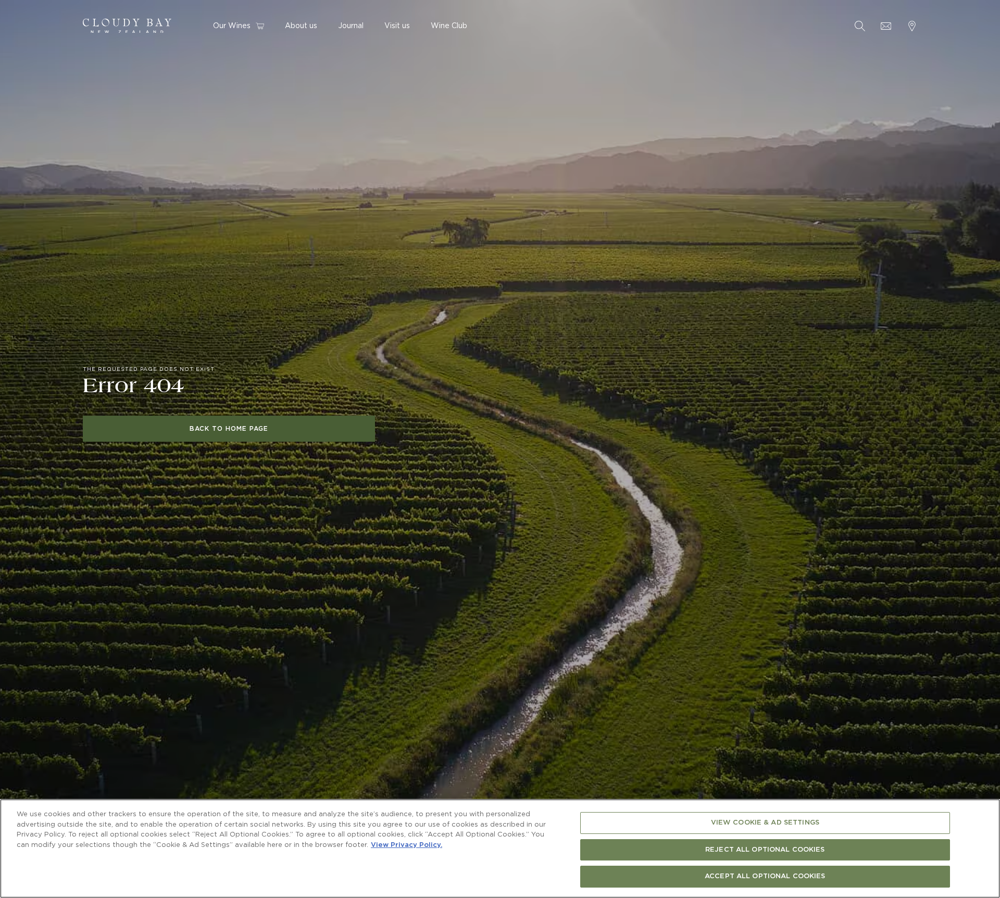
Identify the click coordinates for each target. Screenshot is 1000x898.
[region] (500, 848)
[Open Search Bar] (860, 26)
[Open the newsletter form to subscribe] (886, 26)
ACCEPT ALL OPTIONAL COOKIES (765, 876)
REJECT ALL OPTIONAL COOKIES (765, 849)
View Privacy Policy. (406, 845)
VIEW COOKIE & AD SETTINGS (765, 822)
